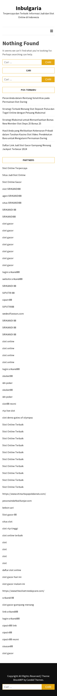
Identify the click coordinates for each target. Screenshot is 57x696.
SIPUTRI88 (8, 306)
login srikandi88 (11, 272)
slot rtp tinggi (10, 528)
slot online (8, 341)
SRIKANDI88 (9, 216)
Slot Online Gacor (12, 181)
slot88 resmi (9, 403)
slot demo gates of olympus (17, 417)
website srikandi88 (12, 279)
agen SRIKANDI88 (12, 195)
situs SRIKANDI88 (11, 202)
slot (4, 542)
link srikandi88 (10, 611)
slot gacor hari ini (11, 577)
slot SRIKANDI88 (11, 188)
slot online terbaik (12, 535)
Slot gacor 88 (9, 514)
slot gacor (7, 223)
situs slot (7, 521)
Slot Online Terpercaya (14, 168)
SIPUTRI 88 (8, 292)
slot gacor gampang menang (18, 604)
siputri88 (7, 299)
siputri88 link (9, 625)
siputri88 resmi (10, 639)
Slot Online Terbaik (12, 424)
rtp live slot (8, 410)
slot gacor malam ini (13, 583)
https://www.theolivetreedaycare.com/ (23, 590)
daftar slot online (11, 570)
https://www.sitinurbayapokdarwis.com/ (24, 493)
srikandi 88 (8, 597)
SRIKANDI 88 (9, 209)
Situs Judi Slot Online (13, 175)
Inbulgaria (28, 8)
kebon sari (8, 507)
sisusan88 (7, 646)
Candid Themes (35, 679)
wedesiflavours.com (13, 313)
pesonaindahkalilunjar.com (17, 500)
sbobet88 (7, 376)
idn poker (7, 382)
